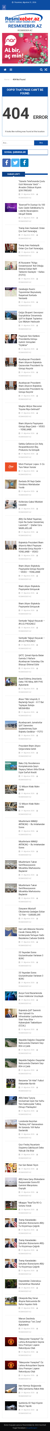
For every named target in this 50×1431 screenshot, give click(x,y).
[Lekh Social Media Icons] (6, 163)
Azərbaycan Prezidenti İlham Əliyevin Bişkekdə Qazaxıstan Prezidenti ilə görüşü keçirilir (31, 364)
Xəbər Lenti (13, 174)
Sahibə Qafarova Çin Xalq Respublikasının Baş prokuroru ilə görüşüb (31, 447)
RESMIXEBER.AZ (25, 26)
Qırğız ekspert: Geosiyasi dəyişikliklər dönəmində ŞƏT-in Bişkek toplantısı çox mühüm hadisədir (31, 317)
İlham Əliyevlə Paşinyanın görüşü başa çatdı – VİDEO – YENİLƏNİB (32, 426)
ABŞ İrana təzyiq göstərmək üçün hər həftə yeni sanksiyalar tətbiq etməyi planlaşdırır (31, 1102)
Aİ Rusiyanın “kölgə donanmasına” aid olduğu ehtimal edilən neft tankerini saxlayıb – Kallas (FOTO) (31, 268)
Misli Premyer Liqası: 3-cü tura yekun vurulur (31, 466)
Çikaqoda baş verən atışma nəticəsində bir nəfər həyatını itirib (29, 1301)
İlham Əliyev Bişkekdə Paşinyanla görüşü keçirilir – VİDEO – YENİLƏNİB (31, 569)
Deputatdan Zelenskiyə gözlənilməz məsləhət (30, 1282)
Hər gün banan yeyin (28, 1165)
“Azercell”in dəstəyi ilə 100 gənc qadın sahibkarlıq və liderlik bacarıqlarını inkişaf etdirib (32, 209)
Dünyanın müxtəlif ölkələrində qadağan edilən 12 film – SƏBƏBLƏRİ (32, 911)
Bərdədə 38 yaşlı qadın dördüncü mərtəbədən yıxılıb (30, 484)
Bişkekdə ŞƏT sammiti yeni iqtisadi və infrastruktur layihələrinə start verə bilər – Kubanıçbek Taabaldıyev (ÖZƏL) (30, 1018)
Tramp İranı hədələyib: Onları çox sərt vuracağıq (31, 247)
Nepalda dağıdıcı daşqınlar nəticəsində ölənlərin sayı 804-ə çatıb (32, 1043)
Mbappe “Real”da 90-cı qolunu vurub (30, 1204)
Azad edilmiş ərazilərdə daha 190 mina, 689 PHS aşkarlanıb (31, 681)
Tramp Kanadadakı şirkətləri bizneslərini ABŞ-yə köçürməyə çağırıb (32, 1223)
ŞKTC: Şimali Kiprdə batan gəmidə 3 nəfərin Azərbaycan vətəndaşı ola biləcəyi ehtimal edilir (31, 660)
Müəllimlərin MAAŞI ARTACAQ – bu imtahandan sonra (32, 824)
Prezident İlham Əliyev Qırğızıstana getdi (30, 747)
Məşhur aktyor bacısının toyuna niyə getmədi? (30, 408)
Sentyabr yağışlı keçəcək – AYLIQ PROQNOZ (32, 622)
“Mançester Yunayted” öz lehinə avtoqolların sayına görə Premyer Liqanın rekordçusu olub (31, 1343)
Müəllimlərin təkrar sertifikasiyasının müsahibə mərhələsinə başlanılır (29, 866)
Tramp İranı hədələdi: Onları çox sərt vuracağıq (32, 230)
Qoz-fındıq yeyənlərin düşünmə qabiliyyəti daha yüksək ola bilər (31, 1147)
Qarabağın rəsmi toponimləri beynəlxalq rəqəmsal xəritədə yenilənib (30, 294)
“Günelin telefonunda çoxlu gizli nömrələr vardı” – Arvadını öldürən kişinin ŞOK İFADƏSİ (32, 186)
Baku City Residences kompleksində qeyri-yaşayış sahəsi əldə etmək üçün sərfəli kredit (31, 768)
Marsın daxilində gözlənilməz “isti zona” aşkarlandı (30, 1321)
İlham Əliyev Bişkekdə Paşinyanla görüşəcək (29, 588)
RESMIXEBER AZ (25, 198)
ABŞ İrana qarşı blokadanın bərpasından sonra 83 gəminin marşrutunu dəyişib (32, 1184)
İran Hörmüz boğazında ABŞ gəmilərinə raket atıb (31, 1387)
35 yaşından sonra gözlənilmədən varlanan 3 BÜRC (31, 955)
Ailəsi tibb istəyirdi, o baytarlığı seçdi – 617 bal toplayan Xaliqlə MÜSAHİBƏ (31, 704)
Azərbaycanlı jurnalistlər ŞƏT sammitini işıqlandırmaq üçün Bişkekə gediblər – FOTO (31, 727)
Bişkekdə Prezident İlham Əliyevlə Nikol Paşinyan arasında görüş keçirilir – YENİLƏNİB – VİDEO (31, 547)
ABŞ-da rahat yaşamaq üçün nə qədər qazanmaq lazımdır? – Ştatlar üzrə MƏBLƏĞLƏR (31, 524)
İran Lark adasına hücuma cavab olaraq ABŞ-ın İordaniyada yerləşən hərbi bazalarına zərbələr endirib (31, 934)
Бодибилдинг (32, 1428)
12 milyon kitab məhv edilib (29, 788)
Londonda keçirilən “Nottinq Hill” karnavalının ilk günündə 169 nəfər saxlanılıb (31, 1126)
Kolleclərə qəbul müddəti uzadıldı (31, 503)
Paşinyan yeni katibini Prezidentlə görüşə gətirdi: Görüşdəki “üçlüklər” (29, 340)
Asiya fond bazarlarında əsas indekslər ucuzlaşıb (31, 995)
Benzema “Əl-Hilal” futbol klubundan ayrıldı (31, 1082)
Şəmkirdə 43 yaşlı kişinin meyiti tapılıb (31, 1404)
